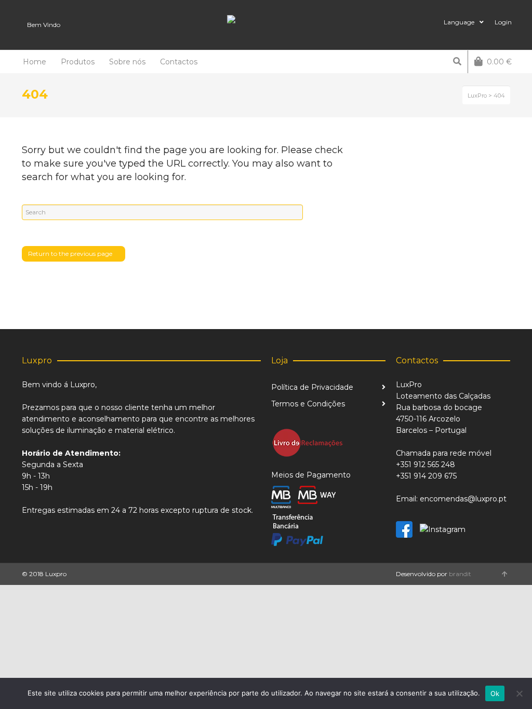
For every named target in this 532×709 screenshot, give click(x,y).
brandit (460, 574)
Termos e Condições (308, 403)
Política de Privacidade (312, 387)
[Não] (519, 693)
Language (459, 22)
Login (503, 22)
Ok (495, 693)
